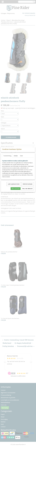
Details (16, 156)
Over (21, 156)
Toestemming (7, 156)
